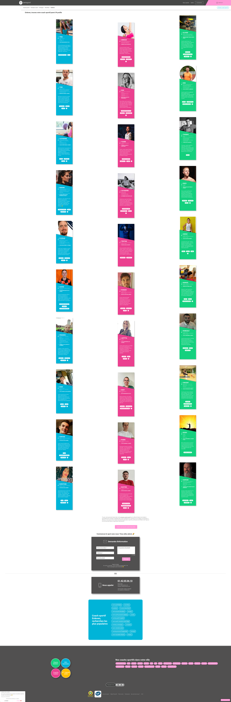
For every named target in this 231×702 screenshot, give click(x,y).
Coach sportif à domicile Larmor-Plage (120, 621)
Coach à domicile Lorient (117, 628)
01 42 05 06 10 (125, 581)
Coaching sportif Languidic (118, 618)
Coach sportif (26, 7)
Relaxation (63, 406)
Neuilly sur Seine (167, 663)
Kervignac (130, 611)
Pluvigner (129, 634)
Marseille (134, 663)
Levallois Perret (176, 663)
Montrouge (184, 663)
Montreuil (164, 666)
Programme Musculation (188, 54)
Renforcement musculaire (125, 408)
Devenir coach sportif (223, 7)
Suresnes (128, 666)
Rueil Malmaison (120, 666)
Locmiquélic (128, 624)
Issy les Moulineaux (213, 663)
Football (63, 260)
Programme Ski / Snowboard (64, 455)
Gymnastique (186, 56)
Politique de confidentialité (5, 696)
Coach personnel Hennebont (118, 611)
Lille (155, 663)
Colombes (204, 663)
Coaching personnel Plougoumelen (119, 631)
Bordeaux (140, 663)
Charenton (134, 666)
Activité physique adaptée (64, 308)
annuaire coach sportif (125, 517)
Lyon (129, 663)
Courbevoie (197, 663)
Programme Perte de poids (126, 505)
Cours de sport (105, 694)
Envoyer (126, 559)
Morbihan (47, 7)
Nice (151, 663)
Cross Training (185, 500)
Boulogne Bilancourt (149, 666)
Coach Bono (126, 604)
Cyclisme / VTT (129, 59)
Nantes (160, 663)
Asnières (191, 663)
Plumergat (132, 631)
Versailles (141, 666)
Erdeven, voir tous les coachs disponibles (126, 527)
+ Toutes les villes (172, 666)
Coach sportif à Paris (120, 663)
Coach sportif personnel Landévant (119, 614)
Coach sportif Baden (116, 604)
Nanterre (158, 666)
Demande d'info (226, 700)
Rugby (129, 356)
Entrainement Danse (126, 208)
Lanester (132, 614)
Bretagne (41, 7)
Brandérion (114, 608)
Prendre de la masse (126, 503)
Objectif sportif (113, 694)
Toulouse (146, 663)
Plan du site (120, 694)
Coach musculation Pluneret (118, 634)
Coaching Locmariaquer (117, 624)
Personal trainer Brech (125, 608)
